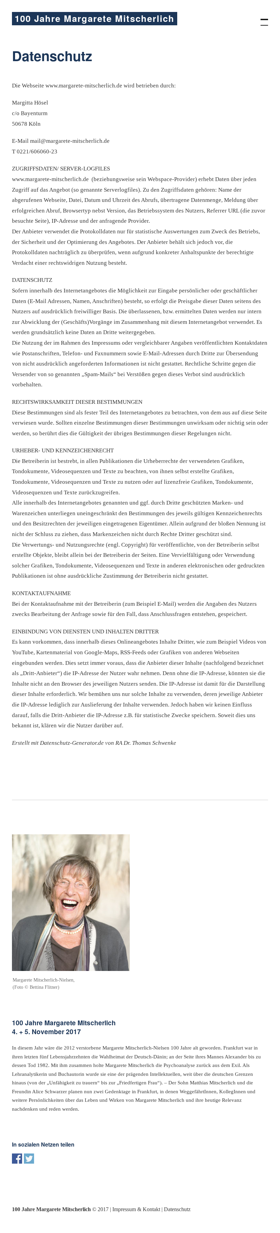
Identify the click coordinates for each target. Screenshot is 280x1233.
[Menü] (261, 19)
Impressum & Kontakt (136, 1209)
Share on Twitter (29, 1158)
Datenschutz (177, 1209)
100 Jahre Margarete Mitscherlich (94, 18)
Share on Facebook (17, 1158)
